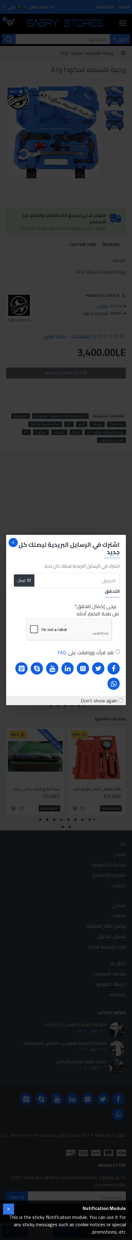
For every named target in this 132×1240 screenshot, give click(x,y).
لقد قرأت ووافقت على (85, 652)
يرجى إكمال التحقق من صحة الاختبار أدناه (98, 610)
